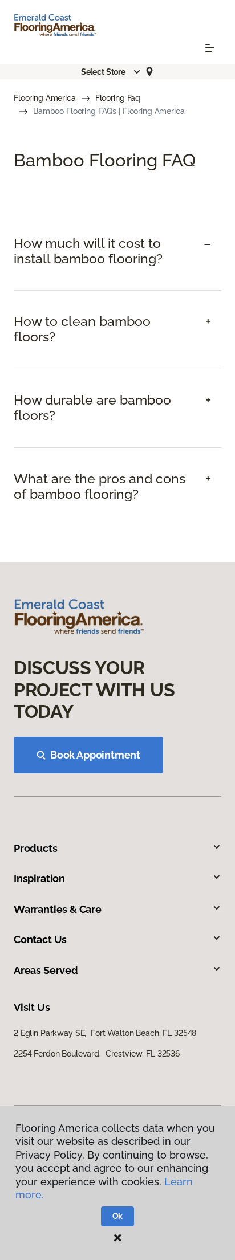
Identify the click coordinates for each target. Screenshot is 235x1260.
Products (36, 848)
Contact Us (40, 939)
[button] (111, 72)
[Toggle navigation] (209, 47)
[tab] (117, 251)
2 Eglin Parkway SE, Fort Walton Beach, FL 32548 (105, 1033)
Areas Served (46, 970)
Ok (117, 1216)
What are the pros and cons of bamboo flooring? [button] (99, 486)
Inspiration (39, 878)
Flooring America (45, 98)
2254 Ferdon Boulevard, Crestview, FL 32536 (97, 1053)
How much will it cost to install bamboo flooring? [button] (88, 251)
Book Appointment (95, 755)
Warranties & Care (58, 909)
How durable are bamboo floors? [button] (92, 408)
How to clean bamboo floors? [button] (82, 329)
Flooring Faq (117, 98)
